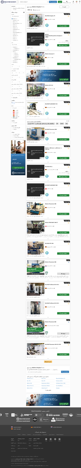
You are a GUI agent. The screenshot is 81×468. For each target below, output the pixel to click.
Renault (15, 35)
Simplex (15, 47)
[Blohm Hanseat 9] (35, 58)
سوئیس (16, 111)
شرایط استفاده (31, 465)
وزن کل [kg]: (14, 79)
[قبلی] (27, 20)
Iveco (15, 26)
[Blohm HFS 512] (35, 89)
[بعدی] (43, 20)
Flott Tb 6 (44, 378)
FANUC (15, 28)
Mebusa (24, 434)
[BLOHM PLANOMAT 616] (35, 108)
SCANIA (15, 40)
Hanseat (15, 60)
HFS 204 (16, 54)
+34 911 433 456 (16, 429)
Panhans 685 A (59, 380)
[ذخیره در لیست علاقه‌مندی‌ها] (68, 16)
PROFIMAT (15, 57)
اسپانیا (16, 115)
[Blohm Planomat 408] (35, 208)
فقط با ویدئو (15, 135)
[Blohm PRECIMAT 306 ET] (35, 227)
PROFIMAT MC (17, 59)
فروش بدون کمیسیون (18, 167)
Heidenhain (16, 29)
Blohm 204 (29, 383)
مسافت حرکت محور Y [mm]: (17, 88)
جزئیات (63, 273)
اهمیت (64, 6)
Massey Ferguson (60, 434)
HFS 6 (16, 53)
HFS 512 (16, 56)
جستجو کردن (53, 2)
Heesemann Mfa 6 (46, 383)
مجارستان (16, 116)
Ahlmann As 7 (30, 378)
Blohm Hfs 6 (29, 388)
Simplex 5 (16, 48)
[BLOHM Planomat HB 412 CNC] (35, 349)
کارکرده (15, 122)
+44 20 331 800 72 (17, 427)
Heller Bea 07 (44, 388)
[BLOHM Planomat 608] (35, 134)
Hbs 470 (43, 380)
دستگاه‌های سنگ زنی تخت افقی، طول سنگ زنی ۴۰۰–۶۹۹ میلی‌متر (41, 123)
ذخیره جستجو (48, 361)
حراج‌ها (15, 129)
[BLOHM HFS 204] (35, 248)
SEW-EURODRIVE (17, 32)
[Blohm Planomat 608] (35, 326)
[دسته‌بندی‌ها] (18, 2)
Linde (15, 34)
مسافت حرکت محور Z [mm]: (17, 93)
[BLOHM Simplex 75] (35, 20)
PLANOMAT (16, 50)
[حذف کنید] (48, 2)
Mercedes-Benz (17, 23)
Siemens (16, 20)
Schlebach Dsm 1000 (60, 383)
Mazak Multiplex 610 (60, 378)
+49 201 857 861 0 (37, 427)
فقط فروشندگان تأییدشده (18, 137)
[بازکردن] (48, 30)
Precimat (15, 62)
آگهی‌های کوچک (16, 127)
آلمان (16, 110)
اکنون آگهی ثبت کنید (64, 79)
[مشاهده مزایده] (68, 262)
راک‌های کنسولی (52, 434)
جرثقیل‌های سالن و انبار (37, 434)
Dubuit (19, 434)
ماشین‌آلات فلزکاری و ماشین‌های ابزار (18, 9)
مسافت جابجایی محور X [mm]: (17, 84)
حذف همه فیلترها (37, 9)
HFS (14, 51)
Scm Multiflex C (59, 385)
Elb (57, 123)
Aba (66, 123)
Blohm (15, 18)
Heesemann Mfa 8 (46, 385)
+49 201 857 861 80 (57, 427)
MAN (15, 24)
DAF (15, 31)
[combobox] (18, 108)
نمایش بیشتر (48, 390)
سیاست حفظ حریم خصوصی (38, 465)
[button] (79, 2)
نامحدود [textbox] (15, 107)
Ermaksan (45, 434)
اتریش (16, 113)
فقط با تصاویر (16, 134)
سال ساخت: (14, 70)
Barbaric (29, 434)
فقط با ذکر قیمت (16, 68)
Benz (15, 21)
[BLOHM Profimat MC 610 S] (35, 289)
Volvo (15, 38)
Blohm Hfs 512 (30, 385)
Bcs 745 (28, 380)
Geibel (61, 123)
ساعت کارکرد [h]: (15, 75)
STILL (15, 37)
